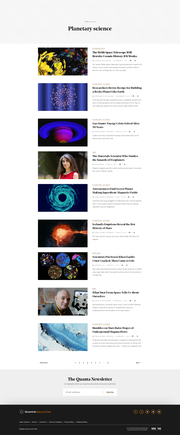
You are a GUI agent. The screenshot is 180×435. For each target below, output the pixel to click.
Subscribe (110, 392)
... (104, 362)
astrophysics (98, 48)
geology (96, 253)
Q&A (94, 152)
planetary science (101, 84)
